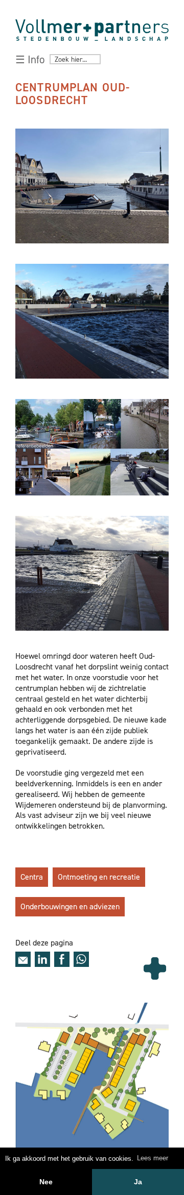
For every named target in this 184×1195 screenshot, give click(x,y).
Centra (31, 877)
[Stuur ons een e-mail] (23, 959)
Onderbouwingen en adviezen (70, 906)
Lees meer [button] (152, 1158)
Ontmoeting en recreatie (99, 877)
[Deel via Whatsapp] (81, 959)
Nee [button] (46, 1182)
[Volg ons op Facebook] (62, 959)
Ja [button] (138, 1182)
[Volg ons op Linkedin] (42, 959)
